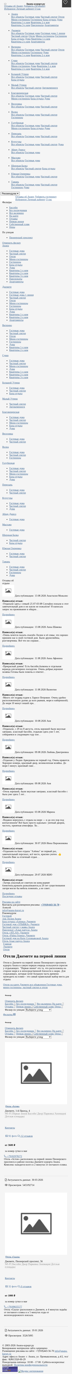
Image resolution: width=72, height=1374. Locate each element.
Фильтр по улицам (14, 1010)
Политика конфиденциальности (31, 1365)
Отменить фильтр (11, 243)
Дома (59, 19)
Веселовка (7, 433)
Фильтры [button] (8, 1014)
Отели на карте (11, 984)
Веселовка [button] (16, 104)
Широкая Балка (10, 535)
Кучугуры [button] (16, 141)
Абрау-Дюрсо (9, 514)
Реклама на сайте (11, 902)
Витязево (7, 325)
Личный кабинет (25, 9)
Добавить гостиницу (34, 6)
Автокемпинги (50, 88)
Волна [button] (14, 112)
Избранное (10, 9)
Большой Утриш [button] (20, 74)
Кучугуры (7, 498)
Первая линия (16, 221)
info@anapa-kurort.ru (13, 910)
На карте (13, 216)
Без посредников (18, 210)
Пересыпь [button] (16, 133)
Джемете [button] (15, 30)
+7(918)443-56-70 (50, 904)
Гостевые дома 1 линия (53, 33)
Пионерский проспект (21, 237)
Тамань (6, 561)
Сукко (5, 355)
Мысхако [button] (15, 157)
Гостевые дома (32, 17)
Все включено (16, 213)
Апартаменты (51, 25)
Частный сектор (49, 17)
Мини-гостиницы (20, 19)
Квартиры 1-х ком (20, 22)
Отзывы (13, 218)
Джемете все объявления (33, 984)
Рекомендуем (9, 193)
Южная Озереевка (11, 548)
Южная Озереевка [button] (20, 174)
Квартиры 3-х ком (20, 25)
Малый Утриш (10, 398)
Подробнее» (8, 614)
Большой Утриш (11, 382)
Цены (12, 227)
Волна (5, 447)
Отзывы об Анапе (13, 6)
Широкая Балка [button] (19, 165)
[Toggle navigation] (5, 4)
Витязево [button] (16, 47)
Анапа (5, 245)
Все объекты (17, 17)
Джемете (7, 287)
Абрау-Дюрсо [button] (18, 149)
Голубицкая (8, 463)
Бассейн (13, 207)
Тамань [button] (15, 182)
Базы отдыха (49, 19)
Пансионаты (37, 25)
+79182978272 (14, 1156)
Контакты (10, 1128)
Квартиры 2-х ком (40, 22)
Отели (61, 17)
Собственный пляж (19, 224)
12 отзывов (26, 1136)
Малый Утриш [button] (19, 85)
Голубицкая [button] (17, 122)
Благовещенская (10, 412)
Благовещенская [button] (19, 93)
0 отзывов (25, 1286)
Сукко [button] (14, 60)
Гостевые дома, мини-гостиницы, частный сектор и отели (32, 986)
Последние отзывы (12, 896)
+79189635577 (14, 1306)
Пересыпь (7, 484)
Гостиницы (36, 19)
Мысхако (7, 524)
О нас (38, 9)
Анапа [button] (14, 14)
